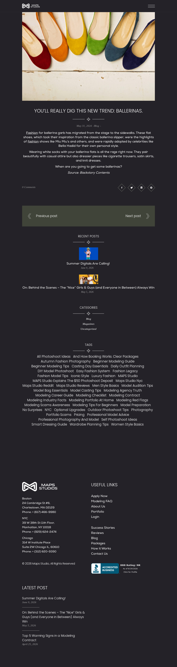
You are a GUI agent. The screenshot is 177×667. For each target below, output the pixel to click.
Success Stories (103, 528)
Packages (98, 543)
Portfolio (97, 511)
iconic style (80, 376)
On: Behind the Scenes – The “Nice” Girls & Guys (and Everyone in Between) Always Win (88, 287)
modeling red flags (132, 400)
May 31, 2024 (84, 125)
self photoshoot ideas (119, 419)
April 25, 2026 (30, 644)
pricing (79, 415)
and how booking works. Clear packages (105, 356)
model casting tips (85, 390)
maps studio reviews (73, 385)
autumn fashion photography (66, 361)
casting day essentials (90, 366)
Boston (27, 499)
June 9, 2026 (87, 268)
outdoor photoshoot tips (108, 410)
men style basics (105, 385)
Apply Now (99, 496)
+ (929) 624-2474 (44, 532)
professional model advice (108, 415)
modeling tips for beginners (95, 405)
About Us (98, 506)
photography (142, 410)
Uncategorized (88, 329)
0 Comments (28, 187)
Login (95, 517)
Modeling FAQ (101, 501)
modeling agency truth (123, 390)
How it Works (101, 548)
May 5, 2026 (87, 292)
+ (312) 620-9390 (44, 551)
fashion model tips (53, 376)
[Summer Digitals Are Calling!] (88, 253)
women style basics (127, 424)
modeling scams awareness (47, 405)
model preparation (135, 405)
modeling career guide (54, 395)
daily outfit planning (127, 366)
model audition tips (137, 385)
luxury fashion (103, 376)
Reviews (97, 533)
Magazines (88, 324)
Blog (96, 125)
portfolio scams (58, 415)
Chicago (27, 538)
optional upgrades (69, 410)
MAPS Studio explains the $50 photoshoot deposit (73, 381)
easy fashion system (93, 371)
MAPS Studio (128, 376)
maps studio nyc (129, 381)
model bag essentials (51, 390)
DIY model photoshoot (56, 371)
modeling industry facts (46, 400)
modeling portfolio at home (91, 400)
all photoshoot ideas (54, 356)
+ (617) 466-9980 (44, 512)
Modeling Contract (124, 395)
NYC (48, 410)
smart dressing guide (49, 424)
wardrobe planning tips (89, 424)
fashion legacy (125, 371)
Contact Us (99, 554)
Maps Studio (40, 564)
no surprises (32, 410)
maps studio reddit (38, 385)
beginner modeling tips (50, 366)
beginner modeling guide (113, 361)
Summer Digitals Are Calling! (89, 263)
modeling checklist (91, 395)
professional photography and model (68, 419)
